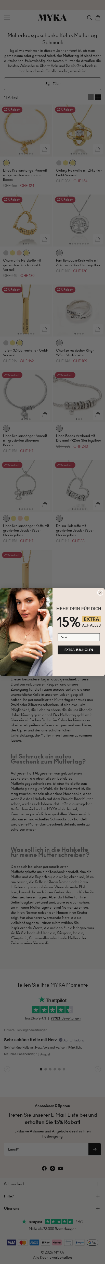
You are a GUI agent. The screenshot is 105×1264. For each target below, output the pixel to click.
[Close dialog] (100, 592)
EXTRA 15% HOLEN (78, 650)
